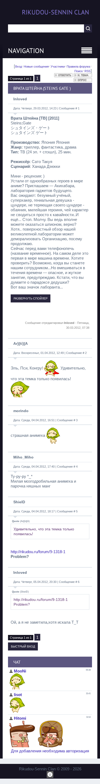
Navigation (26, 50)
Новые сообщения (36, 66)
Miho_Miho (23, 457)
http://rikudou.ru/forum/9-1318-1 (38, 551)
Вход (18, 66)
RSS (87, 71)
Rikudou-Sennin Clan (55, 12)
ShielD (19, 502)
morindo (21, 411)
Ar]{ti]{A (20, 343)
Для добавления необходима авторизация (50, 751)
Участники (58, 66)
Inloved (20, 99)
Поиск (78, 71)
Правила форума (78, 66)
